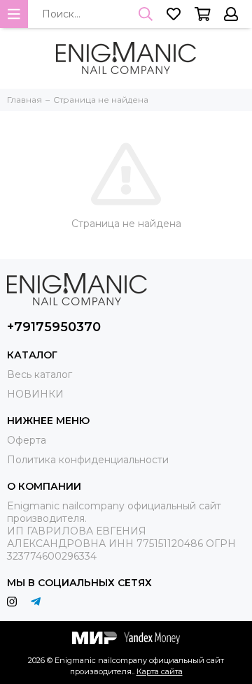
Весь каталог (39, 374)
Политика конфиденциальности (88, 459)
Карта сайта (159, 671)
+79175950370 (54, 327)
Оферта (26, 440)
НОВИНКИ (35, 394)
